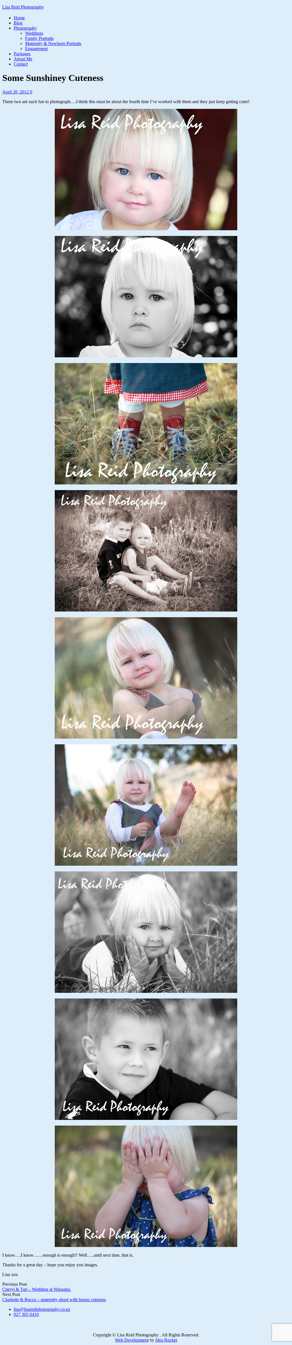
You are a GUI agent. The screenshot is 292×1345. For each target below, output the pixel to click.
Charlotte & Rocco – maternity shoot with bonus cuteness (54, 1299)
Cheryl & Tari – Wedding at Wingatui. (36, 1289)
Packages (22, 53)
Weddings (34, 33)
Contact (21, 64)
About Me (23, 58)
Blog (18, 23)
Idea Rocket (166, 1340)
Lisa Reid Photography (23, 7)
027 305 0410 (26, 1314)
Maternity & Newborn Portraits (53, 43)
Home (19, 17)
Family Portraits (39, 38)
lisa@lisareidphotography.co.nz (42, 1309)
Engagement (36, 48)
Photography (25, 28)
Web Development (132, 1340)
